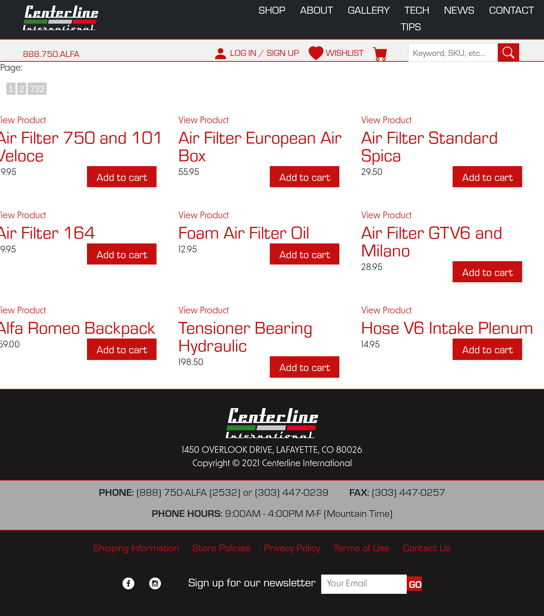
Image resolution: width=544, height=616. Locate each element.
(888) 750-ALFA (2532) (189, 491)
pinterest (168, 583)
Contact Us (427, 547)
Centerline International (65, 18)
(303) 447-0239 (292, 491)
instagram (155, 583)
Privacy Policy (292, 547)
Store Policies (221, 547)
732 (37, 89)
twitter (142, 583)
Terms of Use (361, 547)
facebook (128, 583)
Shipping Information (136, 547)
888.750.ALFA (51, 53)
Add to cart (122, 176)
